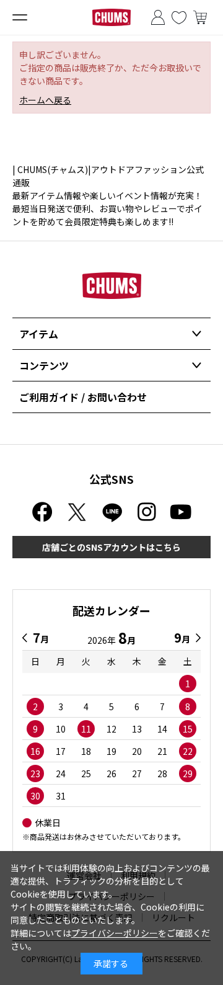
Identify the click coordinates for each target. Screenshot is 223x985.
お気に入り (179, 17)
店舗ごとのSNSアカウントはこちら (111, 547)
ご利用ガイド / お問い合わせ (83, 397)
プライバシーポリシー (114, 933)
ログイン (157, 17)
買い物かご (200, 17)
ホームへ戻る (45, 100)
